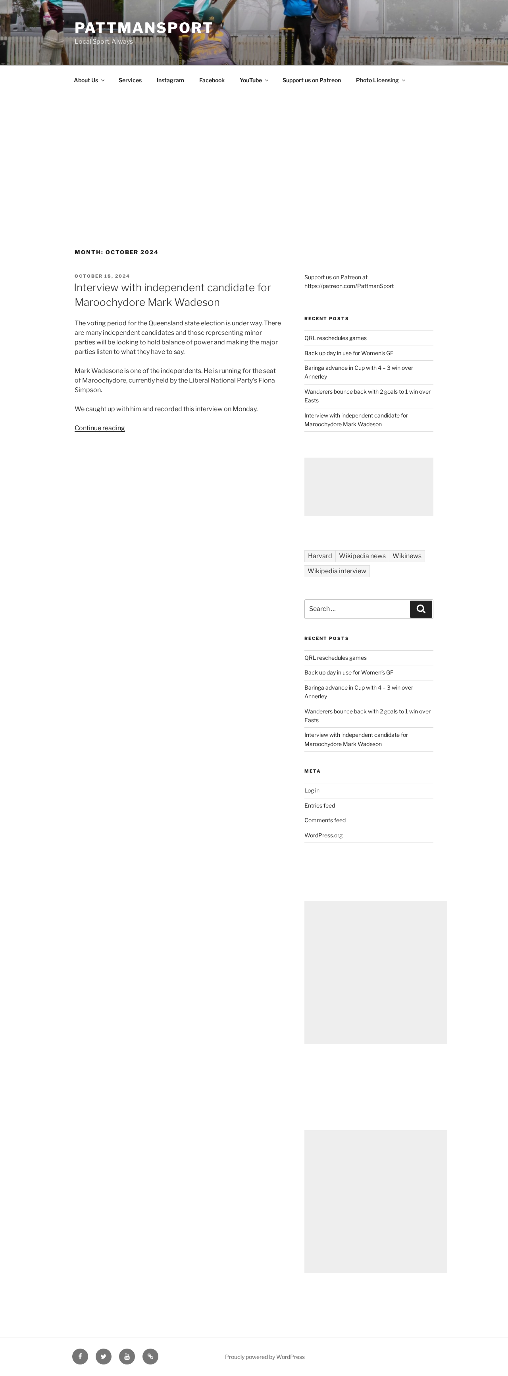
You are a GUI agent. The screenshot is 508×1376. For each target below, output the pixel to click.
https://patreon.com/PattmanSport (349, 285)
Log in (311, 790)
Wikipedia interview (337, 571)
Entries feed (319, 805)
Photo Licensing (377, 80)
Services (130, 80)
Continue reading (100, 428)
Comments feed (325, 820)
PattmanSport (144, 28)
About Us (86, 80)
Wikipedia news (362, 556)
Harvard (320, 556)
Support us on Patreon (312, 80)
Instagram (170, 80)
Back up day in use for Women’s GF (348, 353)
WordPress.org (323, 835)
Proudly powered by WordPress (265, 1356)
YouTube (251, 80)
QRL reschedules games (335, 337)
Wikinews (407, 556)
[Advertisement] (254, 153)
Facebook (212, 80)
